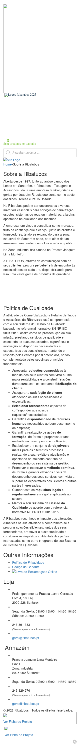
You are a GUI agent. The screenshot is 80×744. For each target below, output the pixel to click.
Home (16, 108)
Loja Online (19, 117)
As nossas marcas (23, 114)
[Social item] (4, 98)
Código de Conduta (26, 567)
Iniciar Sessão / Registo (27, 132)
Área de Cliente (22, 126)
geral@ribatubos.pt (25, 638)
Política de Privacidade (28, 562)
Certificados (19, 120)
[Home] (11, 159)
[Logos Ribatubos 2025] (20, 94)
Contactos (18, 123)
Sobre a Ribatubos (23, 111)
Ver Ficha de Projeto (17, 721)
